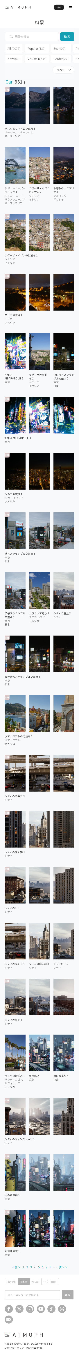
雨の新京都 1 (12, 1195)
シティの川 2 (60, 964)
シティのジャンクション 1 (20, 1139)
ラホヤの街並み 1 (15, 1076)
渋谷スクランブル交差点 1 (20, 553)
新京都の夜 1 (12, 1251)
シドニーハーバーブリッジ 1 (15, 190)
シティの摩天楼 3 (15, 852)
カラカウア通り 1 (39, 613)
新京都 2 (34, 1076)
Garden (61, 58)
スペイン (10, 322)
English (11, 1282)
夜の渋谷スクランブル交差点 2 (63, 376)
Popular (36, 48)
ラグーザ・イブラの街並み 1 (21, 255)
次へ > (63, 1267)
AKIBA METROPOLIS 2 (14, 376)
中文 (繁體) (50, 1282)
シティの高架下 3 (15, 796)
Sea (59, 48)
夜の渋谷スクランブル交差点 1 (22, 676)
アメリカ (10, 501)
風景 (40, 22)
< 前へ (16, 1267)
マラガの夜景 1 (13, 315)
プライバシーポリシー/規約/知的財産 (23, 1347)
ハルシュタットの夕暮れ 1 (20, 129)
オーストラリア (14, 203)
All (14, 48)
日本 (7, 561)
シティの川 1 (12, 908)
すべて (60, 70)
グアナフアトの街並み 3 (19, 736)
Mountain (37, 58)
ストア (59, 7)
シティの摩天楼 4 (39, 964)
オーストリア (12, 136)
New (14, 58)
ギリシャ (58, 199)
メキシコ (10, 744)
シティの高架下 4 (15, 964)
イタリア (10, 263)
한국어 (36, 1282)
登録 (67, 1295)
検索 (67, 36)
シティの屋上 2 (62, 613)
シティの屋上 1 (13, 1020)
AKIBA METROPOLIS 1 (18, 438)
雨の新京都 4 (60, 1076)
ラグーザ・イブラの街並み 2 (39, 190)
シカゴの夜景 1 (13, 494)
